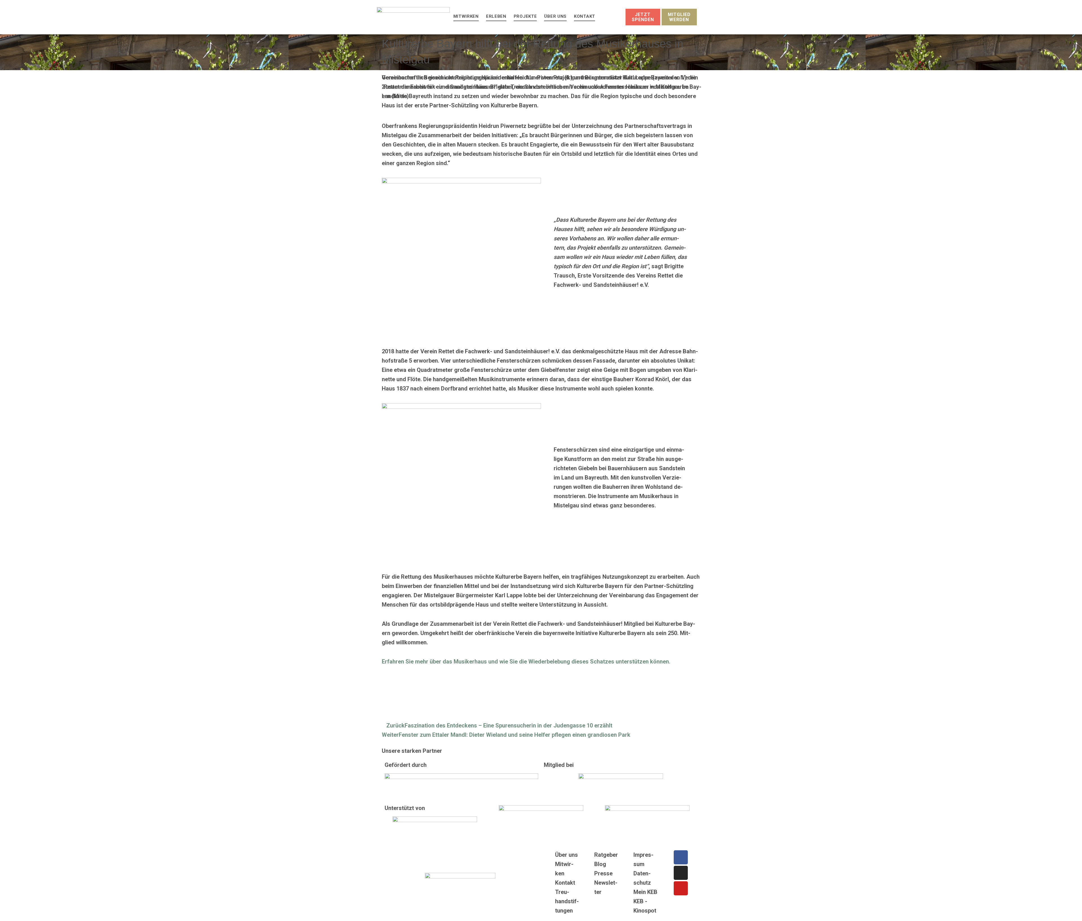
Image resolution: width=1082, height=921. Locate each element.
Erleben (496, 16)
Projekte (525, 16)
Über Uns (555, 16)
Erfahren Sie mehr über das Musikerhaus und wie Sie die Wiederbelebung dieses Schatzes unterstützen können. (526, 661)
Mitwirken (466, 16)
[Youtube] (681, 888)
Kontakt (584, 16)
